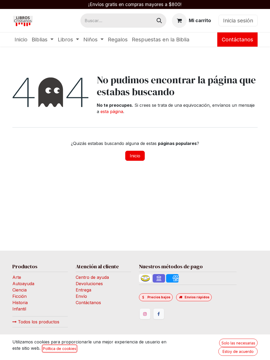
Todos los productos (38, 321)
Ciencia (19, 290)
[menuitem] (21, 39)
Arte (16, 277)
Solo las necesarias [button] (238, 343)
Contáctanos (237, 39)
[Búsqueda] (159, 20)
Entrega (83, 290)
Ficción (19, 296)
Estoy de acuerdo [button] (238, 351)
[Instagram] (145, 314)
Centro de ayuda (92, 277)
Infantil (19, 309)
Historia (20, 302)
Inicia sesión (238, 20)
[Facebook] (158, 314)
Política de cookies (59, 348)
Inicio (135, 155)
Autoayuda (23, 283)
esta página (111, 111)
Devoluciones (89, 283)
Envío (81, 296)
